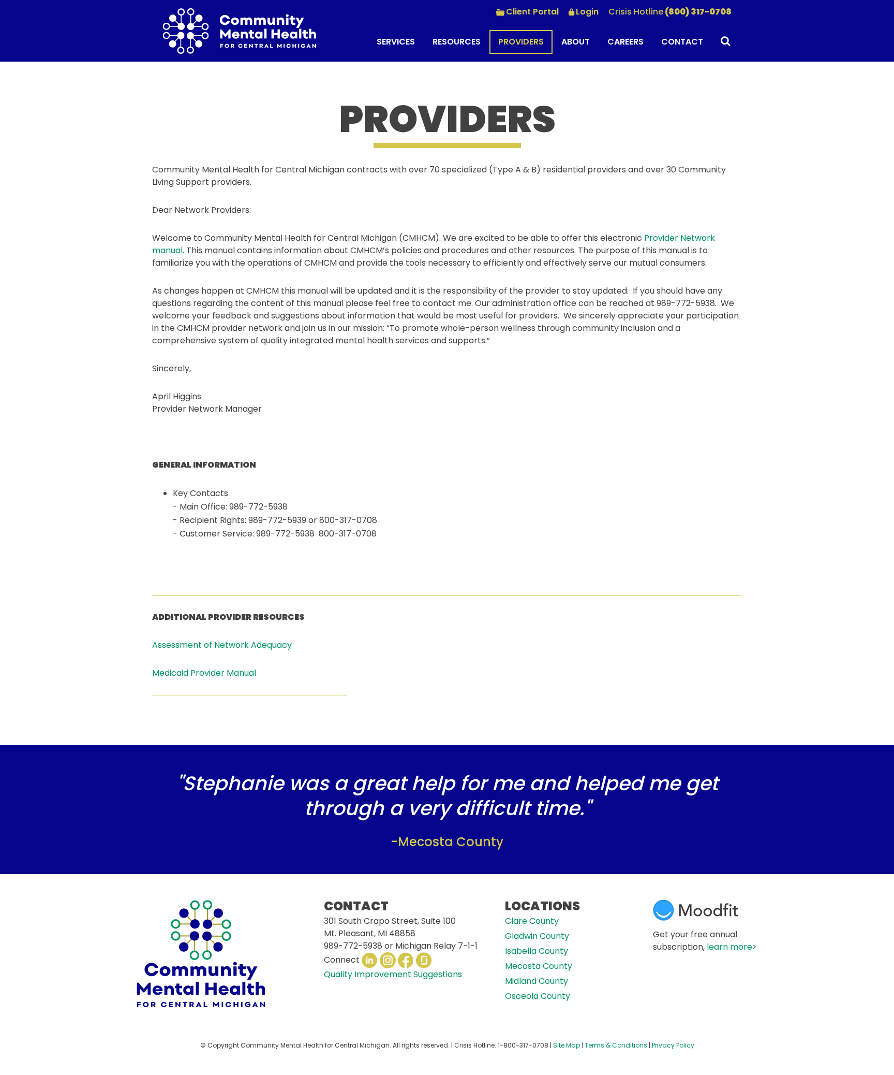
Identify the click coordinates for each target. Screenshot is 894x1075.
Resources (457, 42)
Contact (682, 42)
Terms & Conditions (616, 1045)
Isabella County (536, 951)
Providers (521, 42)
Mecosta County (538, 966)
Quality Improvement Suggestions (393, 974)
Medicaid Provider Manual (204, 673)
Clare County (532, 921)
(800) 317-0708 (670, 12)
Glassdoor (424, 960)
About (575, 42)
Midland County (536, 981)
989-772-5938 (353, 946)
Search (722, 42)
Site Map (566, 1045)
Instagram (388, 960)
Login (587, 12)
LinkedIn (370, 960)
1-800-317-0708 (523, 1045)
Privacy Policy (673, 1045)
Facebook (406, 960)
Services (396, 42)
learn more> (732, 947)
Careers (625, 42)
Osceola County (537, 996)
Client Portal (532, 12)
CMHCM (239, 31)
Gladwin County (537, 936)
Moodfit (695, 910)
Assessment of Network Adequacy (222, 645)
